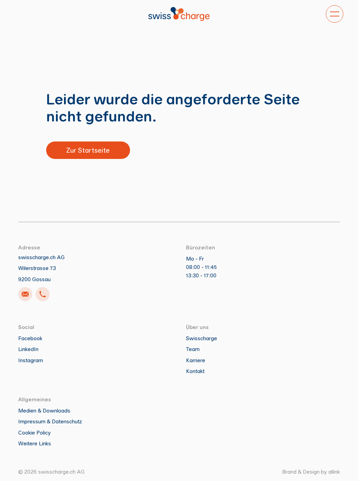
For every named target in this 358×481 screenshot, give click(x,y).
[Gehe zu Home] (178, 14)
